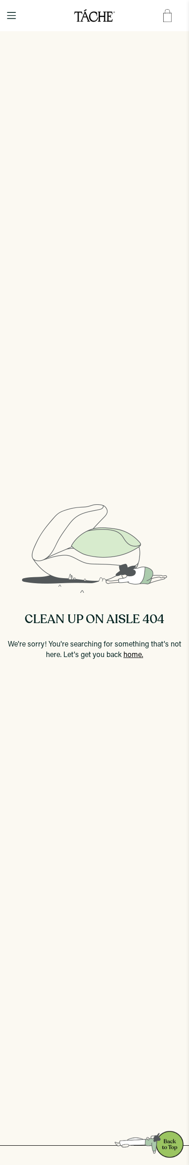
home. (133, 655)
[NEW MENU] (11, 15)
